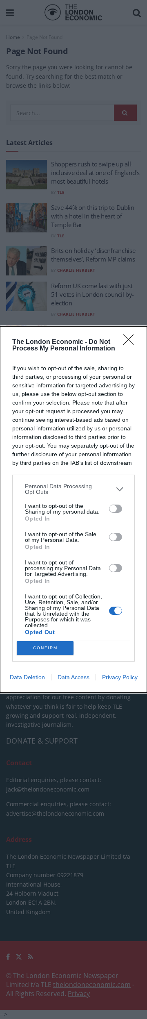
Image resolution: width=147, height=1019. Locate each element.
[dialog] (73, 509)
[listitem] (73, 489)
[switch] (115, 509)
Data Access (73, 677)
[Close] (131, 342)
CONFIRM (45, 648)
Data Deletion (27, 677)
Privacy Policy (120, 677)
